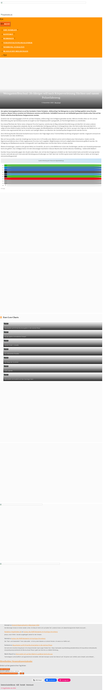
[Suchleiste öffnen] (1, 19)
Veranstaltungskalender (17, 43)
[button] (5, 165)
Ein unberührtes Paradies (11, 353)
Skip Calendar (5, 669)
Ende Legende (8, 370)
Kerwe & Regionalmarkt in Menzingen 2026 (25, 625)
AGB (17, 685)
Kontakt (22, 685)
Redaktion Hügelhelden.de (12, 632)
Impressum (30, 685)
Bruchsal (57, 103)
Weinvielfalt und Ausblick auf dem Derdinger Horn (18, 379)
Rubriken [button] (8, 38)
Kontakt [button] (8, 34)
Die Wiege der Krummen (11, 362)
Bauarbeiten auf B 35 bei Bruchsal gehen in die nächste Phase (22, 328)
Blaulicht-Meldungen (15, 51)
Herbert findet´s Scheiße (11, 345)
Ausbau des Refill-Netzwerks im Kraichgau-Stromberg (41, 632)
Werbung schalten (13, 47)
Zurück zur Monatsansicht (9, 673)
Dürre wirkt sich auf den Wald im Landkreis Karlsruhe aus (34, 654)
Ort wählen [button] (10, 30)
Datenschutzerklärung (8, 685)
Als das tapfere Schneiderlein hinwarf (15, 336)
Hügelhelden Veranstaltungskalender (16, 661)
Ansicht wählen (5, 671)
